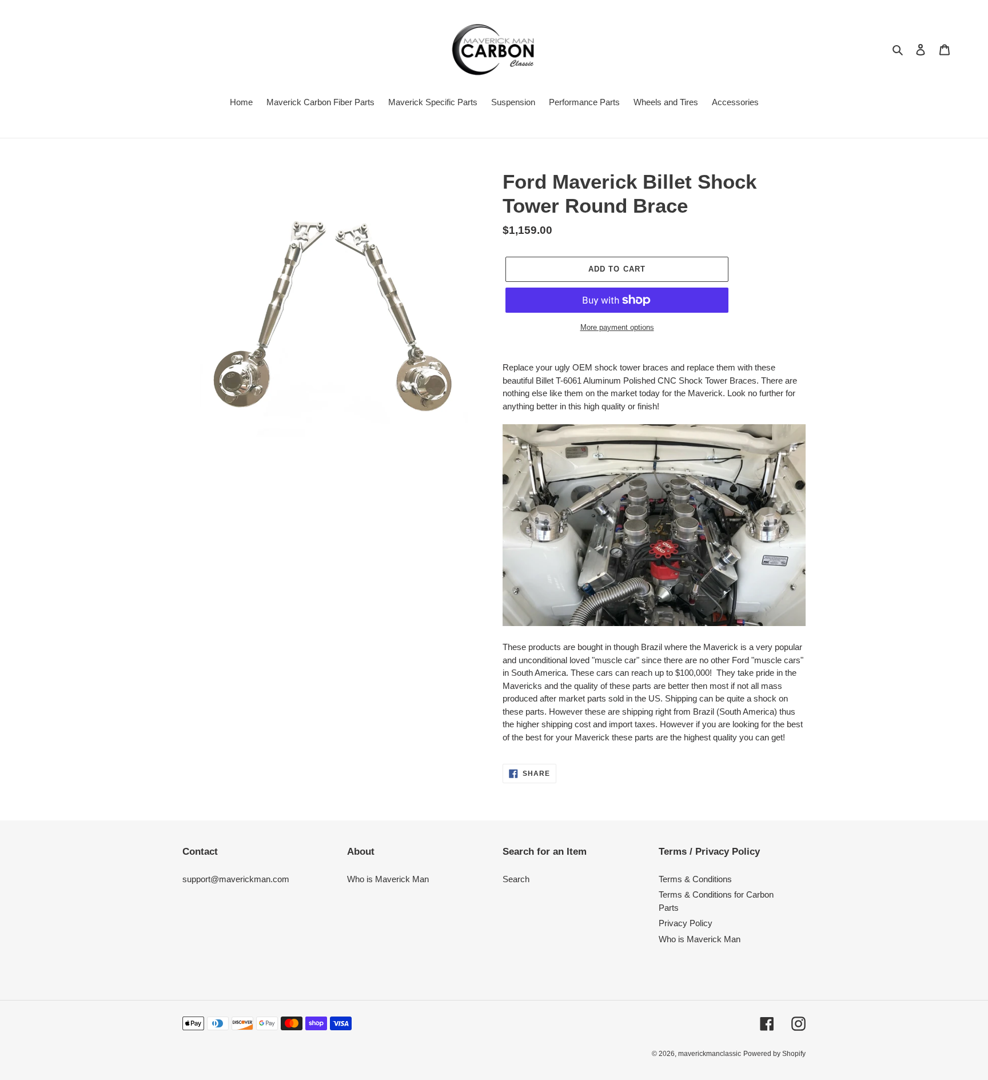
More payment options (617, 327)
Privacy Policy (685, 923)
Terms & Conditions (695, 879)
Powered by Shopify (774, 1054)
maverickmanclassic (709, 1054)
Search (516, 879)
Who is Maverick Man (388, 879)
